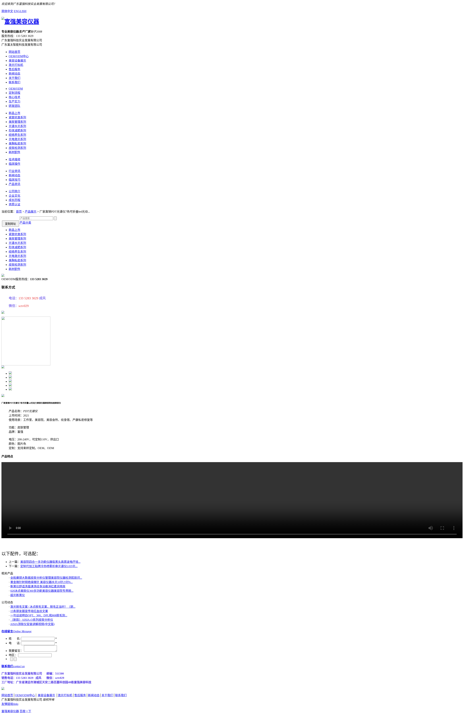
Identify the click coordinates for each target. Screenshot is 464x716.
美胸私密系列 (17, 143)
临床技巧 (14, 179)
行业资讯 (14, 171)
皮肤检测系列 (17, 147)
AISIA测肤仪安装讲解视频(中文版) (32, 624)
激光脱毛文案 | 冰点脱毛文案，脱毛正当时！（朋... (42, 606)
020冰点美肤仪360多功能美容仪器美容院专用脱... (41, 590)
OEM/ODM (16, 88)
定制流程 (14, 92)
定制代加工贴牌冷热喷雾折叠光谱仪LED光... (49, 566)
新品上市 (14, 113)
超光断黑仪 (17, 595)
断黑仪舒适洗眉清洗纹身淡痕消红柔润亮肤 (37, 586)
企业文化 (14, 195)
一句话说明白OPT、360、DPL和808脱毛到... (38, 615)
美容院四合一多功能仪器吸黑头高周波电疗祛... (50, 561)
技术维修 (14, 159)
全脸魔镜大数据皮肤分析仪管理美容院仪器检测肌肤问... (46, 577)
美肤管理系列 (17, 121)
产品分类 (25, 222)
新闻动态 (14, 73)
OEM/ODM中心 (19, 56)
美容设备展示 (17, 60)
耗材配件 (14, 152)
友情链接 (9, 703)
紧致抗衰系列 (17, 117)
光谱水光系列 (17, 126)
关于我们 (14, 77)
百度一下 (25, 711)
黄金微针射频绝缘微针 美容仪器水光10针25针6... (41, 582)
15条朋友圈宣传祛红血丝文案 (29, 611)
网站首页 (14, 51)
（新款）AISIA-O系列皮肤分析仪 (31, 619)
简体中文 (7, 11)
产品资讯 (14, 184)
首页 (19, 211)
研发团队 (14, 105)
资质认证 (14, 204)
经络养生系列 (17, 134)
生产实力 (14, 101)
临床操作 (14, 163)
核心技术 (14, 97)
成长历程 (14, 200)
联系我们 (14, 82)
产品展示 (30, 211)
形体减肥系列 (17, 130)
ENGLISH (20, 11)
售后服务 (14, 69)
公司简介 (14, 191)
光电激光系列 (17, 139)
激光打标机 (16, 64)
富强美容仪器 (10, 711)
